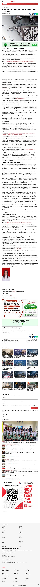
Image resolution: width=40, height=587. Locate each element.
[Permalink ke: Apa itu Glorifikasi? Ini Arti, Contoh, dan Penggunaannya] (7, 374)
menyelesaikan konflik (30, 149)
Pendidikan (3, 441)
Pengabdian (20, 539)
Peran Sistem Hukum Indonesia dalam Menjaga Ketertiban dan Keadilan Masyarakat (31, 389)
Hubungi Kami (16, 584)
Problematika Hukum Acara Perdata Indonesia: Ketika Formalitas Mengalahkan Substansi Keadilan (19, 379)
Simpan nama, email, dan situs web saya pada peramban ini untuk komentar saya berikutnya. (20, 405)
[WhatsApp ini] (37, 14)
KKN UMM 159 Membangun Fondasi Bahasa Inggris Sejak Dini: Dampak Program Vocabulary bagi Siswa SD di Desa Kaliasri (21, 472)
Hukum (20, 538)
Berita (6, 470)
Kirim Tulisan (4, 582)
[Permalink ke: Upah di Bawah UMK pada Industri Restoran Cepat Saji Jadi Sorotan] (20, 385)
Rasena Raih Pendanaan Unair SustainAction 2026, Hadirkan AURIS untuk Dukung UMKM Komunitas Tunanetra (20, 453)
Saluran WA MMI (8, 564)
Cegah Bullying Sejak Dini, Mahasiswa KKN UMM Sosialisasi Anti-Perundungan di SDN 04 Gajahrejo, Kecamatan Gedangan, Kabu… (20, 446)
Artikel (6, 444)
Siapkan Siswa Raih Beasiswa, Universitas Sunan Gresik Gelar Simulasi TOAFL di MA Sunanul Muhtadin (19, 442)
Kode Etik (26, 579)
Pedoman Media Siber (5, 581)
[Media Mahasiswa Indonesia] (13, 1)
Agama (3, 546)
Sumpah (15, 585)
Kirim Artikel (27, 581)
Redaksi (15, 579)
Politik (13, 291)
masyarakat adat (5, 88)
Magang (3, 544)
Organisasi (4, 126)
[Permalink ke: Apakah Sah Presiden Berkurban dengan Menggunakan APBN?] (32, 352)
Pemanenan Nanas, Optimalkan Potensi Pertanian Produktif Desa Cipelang (17, 456)
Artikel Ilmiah (4, 555)
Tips (2, 554)
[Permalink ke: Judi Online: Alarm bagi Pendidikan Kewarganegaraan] (32, 374)
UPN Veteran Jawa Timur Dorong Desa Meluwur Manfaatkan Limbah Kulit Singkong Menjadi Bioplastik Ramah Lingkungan (20, 464)
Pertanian (20, 545)
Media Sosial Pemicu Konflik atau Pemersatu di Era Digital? (19, 222)
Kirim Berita (16, 582)
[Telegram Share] (35, 14)
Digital (20, 544)
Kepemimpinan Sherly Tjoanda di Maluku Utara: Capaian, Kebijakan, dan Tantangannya (19, 356)
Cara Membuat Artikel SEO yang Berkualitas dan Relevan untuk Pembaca (17, 468)
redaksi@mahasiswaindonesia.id (10, 562)
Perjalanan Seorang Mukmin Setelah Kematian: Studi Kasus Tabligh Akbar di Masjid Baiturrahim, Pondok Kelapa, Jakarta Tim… (21, 461)
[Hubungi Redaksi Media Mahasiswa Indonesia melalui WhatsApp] (20, 44)
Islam (8, 459)
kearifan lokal (18, 248)
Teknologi (3, 540)
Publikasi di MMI (28, 585)
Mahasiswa (20, 540)
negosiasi (31, 229)
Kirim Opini (27, 582)
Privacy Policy (16, 581)
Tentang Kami (4, 579)
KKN (8, 444)
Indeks (26, 584)
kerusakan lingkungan (20, 98)
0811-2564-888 (7, 563)
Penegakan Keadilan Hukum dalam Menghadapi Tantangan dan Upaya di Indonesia (32, 367)
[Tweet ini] (33, 14)
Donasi (3, 584)
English (20, 553)
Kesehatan (3, 538)
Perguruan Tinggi (5, 585)
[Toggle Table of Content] (20, 328)
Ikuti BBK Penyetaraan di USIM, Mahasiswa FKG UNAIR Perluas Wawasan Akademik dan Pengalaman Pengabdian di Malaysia (20, 449)
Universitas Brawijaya (6, 332)
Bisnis (6, 474)
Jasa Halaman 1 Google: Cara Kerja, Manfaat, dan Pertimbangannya (16, 475)
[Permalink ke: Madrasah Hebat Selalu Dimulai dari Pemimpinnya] (20, 363)
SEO (8, 467)
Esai (19, 555)
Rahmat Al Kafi (9, 295)
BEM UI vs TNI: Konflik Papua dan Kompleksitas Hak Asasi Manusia (21, 61)
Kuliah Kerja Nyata (11, 444)
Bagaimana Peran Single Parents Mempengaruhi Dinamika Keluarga (31, 340)
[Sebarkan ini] (30, 14)
